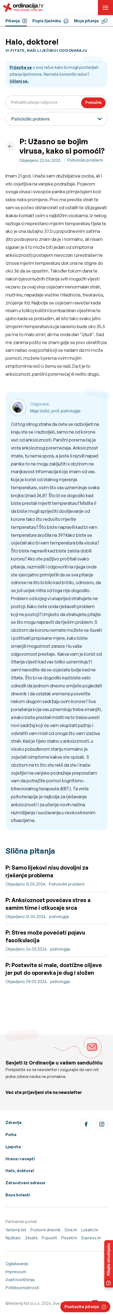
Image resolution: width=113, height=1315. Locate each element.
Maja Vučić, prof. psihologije (55, 411)
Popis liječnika (46, 20)
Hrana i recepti (20, 1158)
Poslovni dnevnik (45, 1229)
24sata (31, 1237)
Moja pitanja (86, 20)
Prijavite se (21, 67)
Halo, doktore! (19, 1170)
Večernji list (15, 1229)
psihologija (59, 916)
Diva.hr (71, 1229)
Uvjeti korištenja (20, 1279)
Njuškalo (13, 1237)
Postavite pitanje (81, 1306)
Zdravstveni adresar (25, 1182)
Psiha (10, 1134)
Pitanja (12, 20)
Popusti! (49, 1237)
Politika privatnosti (22, 1287)
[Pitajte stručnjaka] (108, 1263)
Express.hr (91, 1237)
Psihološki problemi (85, 160)
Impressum (15, 1271)
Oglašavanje (16, 1263)
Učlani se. (19, 81)
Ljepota (13, 1146)
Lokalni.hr (89, 1229)
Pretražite (93, 102)
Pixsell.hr (69, 1237)
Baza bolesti (17, 1195)
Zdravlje (13, 1122)
